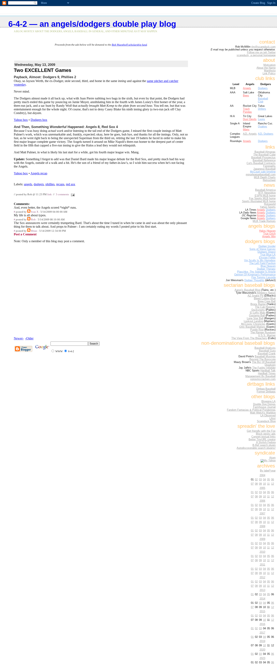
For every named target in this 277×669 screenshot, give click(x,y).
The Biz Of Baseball (264, 362)
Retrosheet (269, 180)
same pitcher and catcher (162, 81)
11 (268, 483)
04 (264, 479)
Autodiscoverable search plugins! (256, 448)
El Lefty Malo (257, 312)
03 (260, 479)
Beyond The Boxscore (262, 359)
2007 (262, 513)
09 (260, 483)
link (49, 194)
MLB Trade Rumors (264, 221)
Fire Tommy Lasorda (263, 277)
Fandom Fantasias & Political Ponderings (251, 410)
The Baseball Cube (264, 154)
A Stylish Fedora (266, 442)
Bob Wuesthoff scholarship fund (129, 44)
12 (272, 483)
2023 (262, 658)
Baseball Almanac (265, 151)
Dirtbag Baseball (266, 388)
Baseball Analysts (265, 348)
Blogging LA (268, 401)
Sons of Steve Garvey (262, 249)
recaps (60, 184)
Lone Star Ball (255, 318)
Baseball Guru (267, 350)
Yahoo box (21, 120)
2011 (262, 564)
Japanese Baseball (264, 169)
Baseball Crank (267, 353)
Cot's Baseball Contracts (261, 163)
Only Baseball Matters (252, 326)
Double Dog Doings (264, 404)
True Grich (269, 233)
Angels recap (38, 173)
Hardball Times (267, 373)
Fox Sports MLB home (262, 198)
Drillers (262, 108)
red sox (70, 184)
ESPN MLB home (265, 195)
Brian (34, 230)
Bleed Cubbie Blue (265, 298)
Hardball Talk (268, 370)
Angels (247, 88)
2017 (262, 632)
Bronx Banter (258, 304)
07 (252, 483)
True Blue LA (268, 254)
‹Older (29, 338)
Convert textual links (263, 436)
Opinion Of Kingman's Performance (255, 274)
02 (256, 479)
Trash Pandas (247, 110)
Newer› (19, 338)
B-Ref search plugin (264, 445)
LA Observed (268, 415)
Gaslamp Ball (257, 315)
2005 (262, 488)
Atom (272, 457)
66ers (246, 129)
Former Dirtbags (266, 391)
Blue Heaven (268, 266)
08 (256, 483)
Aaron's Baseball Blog (247, 290)
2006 (262, 500)
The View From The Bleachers (249, 338)
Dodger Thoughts (254, 280)
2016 (262, 624)
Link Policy (269, 73)
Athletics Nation (266, 292)
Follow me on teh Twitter (261, 52)
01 (252, 492)
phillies (50, 184)
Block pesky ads (266, 433)
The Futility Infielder (264, 367)
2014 (262, 598)
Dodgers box (39, 120)
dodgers (39, 184)
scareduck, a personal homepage (256, 55)
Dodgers (263, 88)
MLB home (259, 201)
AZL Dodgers (265, 133)
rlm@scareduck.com (263, 46)
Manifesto (270, 70)
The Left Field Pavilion (262, 263)
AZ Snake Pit (255, 295)
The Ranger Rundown (263, 332)
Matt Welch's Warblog (263, 412)
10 (264, 483)
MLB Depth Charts (265, 177)
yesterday (20, 84)
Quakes (262, 126)
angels (28, 184)
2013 (262, 590)
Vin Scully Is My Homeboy (260, 260)
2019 (262, 641)
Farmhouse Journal (264, 407)
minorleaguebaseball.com (261, 174)
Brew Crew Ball (267, 301)
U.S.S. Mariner (267, 335)
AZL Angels (250, 133)
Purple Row (257, 329)
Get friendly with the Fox (261, 431)
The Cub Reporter (265, 307)
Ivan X (34, 211)
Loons (261, 119)
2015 (262, 611)
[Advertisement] (101, 52)
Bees (246, 95)
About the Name (266, 67)
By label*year (268, 470)
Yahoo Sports (268, 207)
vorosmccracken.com (263, 379)
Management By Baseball (260, 376)
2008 (262, 526)
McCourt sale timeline (263, 171)
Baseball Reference (264, 160)
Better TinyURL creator (262, 439)
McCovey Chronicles (253, 324)
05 (268, 479)
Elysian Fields (267, 257)
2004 (262, 475)
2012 (262, 577)
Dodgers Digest (267, 252)
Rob (33, 219)
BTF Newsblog (267, 192)
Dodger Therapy (266, 269)
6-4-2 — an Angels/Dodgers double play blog (92, 23)
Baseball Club (263, 100)
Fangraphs (269, 166)
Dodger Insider (267, 246)
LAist (272, 418)
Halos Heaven (267, 230)
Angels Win (269, 236)
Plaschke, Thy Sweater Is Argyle (256, 271)
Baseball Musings (265, 356)
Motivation (269, 65)
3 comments (62, 194)
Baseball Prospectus (263, 157)
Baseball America (265, 190)
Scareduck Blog (266, 421)
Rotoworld (270, 204)
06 (272, 479)
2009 (262, 539)
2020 (262, 649)
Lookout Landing (253, 321)
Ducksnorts (258, 309)
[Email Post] (72, 194)
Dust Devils (250, 119)
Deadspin (270, 365)
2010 (262, 551)
